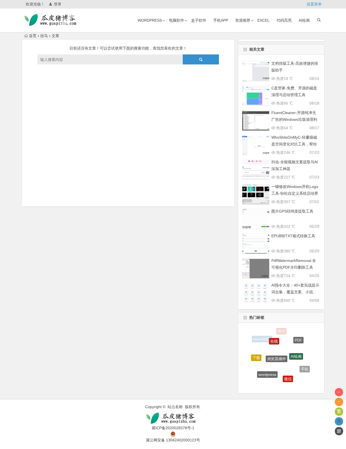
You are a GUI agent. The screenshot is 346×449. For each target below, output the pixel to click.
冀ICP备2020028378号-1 (173, 428)
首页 (32, 36)
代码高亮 (284, 20)
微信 (288, 375)
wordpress (150, 20)
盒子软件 (198, 20)
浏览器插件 (276, 353)
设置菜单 (314, 4)
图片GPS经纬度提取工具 (292, 211)
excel (263, 20)
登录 (57, 4)
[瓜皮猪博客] (173, 418)
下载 (256, 355)
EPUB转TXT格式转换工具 (293, 236)
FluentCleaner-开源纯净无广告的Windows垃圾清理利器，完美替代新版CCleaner (294, 119)
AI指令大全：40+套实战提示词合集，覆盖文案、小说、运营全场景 (295, 292)
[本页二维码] (339, 431)
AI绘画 (304, 20)
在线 (274, 337)
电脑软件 (176, 20)
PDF (298, 338)
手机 (304, 367)
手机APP (220, 20)
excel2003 (276, 384)
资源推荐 (242, 20)
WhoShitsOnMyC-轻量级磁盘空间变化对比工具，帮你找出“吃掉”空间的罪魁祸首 (294, 144)
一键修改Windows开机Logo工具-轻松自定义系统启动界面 (294, 193)
